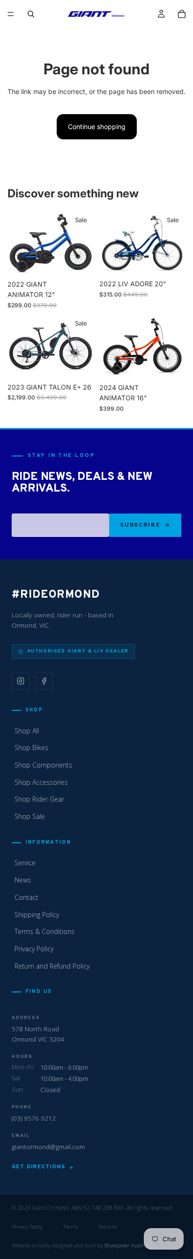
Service (25, 862)
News (23, 880)
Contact (26, 897)
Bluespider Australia (128, 1245)
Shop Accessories (41, 782)
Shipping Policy (37, 914)
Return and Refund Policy (52, 966)
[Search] (31, 14)
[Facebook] (44, 681)
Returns (107, 1226)
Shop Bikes (31, 747)
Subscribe (140, 525)
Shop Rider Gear (39, 799)
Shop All (27, 730)
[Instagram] (21, 681)
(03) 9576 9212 (34, 1118)
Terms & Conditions (44, 931)
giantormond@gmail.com (48, 1146)
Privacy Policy (34, 948)
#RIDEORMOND (56, 595)
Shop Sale (30, 816)
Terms (70, 1226)
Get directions (38, 1167)
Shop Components (43, 764)
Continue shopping (97, 126)
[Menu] (11, 14)
